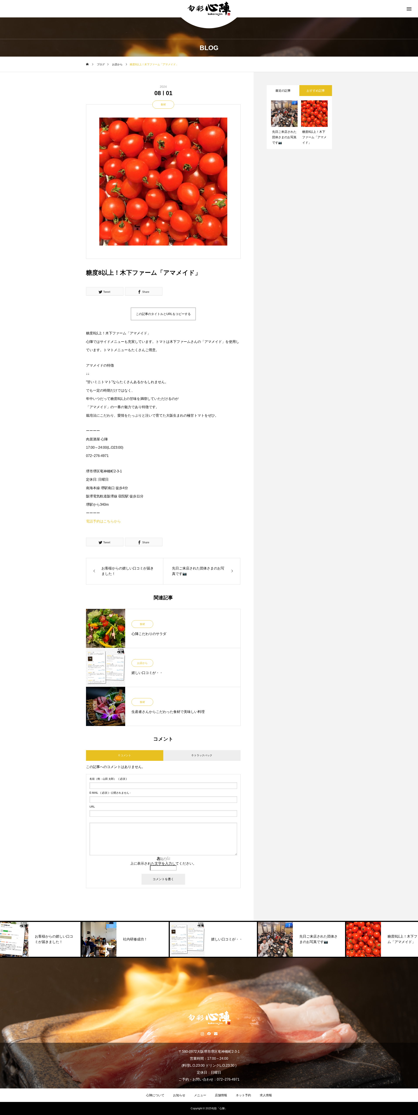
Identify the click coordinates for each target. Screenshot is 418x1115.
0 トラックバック (202, 755)
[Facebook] (209, 1034)
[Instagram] (202, 1034)
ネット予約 (243, 1095)
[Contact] (216, 1034)
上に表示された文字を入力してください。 (163, 863)
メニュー (200, 1095)
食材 (163, 104)
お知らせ (179, 1095)
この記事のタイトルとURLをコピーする (163, 314)
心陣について (155, 1095)
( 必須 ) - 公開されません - (110, 793)
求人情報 (266, 1095)
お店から (142, 663)
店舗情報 (221, 1095)
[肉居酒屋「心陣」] (209, 9)
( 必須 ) (108, 779)
